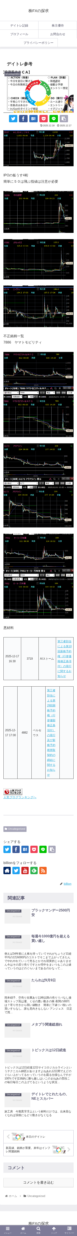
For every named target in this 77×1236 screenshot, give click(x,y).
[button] (69, 869)
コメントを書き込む (38, 1182)
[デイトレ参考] (33, 118)
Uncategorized (16, 828)
